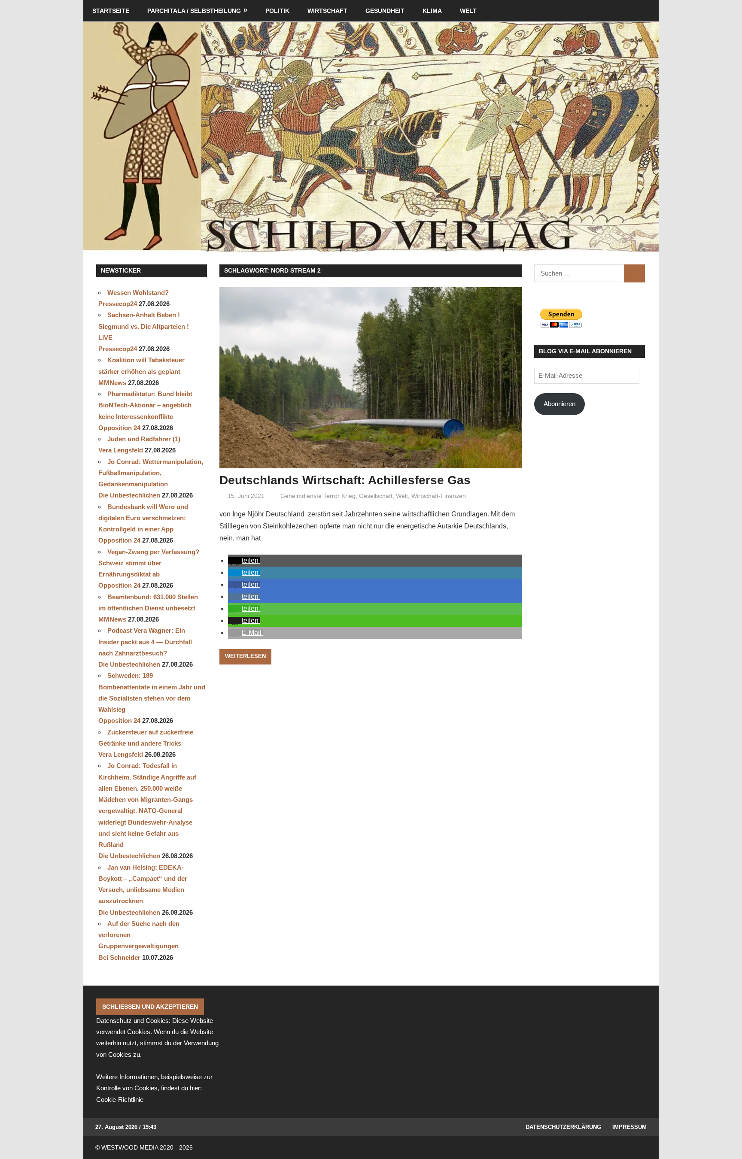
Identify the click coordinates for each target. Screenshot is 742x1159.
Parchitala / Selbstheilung (194, 10)
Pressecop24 (117, 303)
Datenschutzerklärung (563, 1127)
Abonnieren (559, 403)
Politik (277, 10)
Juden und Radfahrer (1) (143, 439)
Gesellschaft (375, 495)
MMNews (112, 382)
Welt (468, 10)
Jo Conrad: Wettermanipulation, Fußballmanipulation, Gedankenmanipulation (150, 473)
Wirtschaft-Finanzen (438, 495)
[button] (244, 560)
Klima (432, 10)
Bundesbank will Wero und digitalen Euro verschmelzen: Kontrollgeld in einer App (143, 518)
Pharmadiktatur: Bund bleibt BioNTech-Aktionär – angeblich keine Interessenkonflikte (145, 405)
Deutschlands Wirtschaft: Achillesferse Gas (345, 480)
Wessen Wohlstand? (138, 292)
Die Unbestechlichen (129, 495)
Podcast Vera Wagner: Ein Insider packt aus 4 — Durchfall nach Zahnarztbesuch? (145, 642)
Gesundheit (384, 10)
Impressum (629, 1127)
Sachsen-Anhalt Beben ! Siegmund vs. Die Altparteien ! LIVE (143, 326)
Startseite (110, 10)
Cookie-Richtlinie (119, 1099)
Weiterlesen (245, 656)
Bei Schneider (119, 957)
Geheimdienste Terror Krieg (318, 495)
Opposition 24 (119, 427)
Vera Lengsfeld (120, 450)
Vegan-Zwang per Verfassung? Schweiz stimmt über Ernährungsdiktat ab (148, 563)
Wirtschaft (327, 10)
